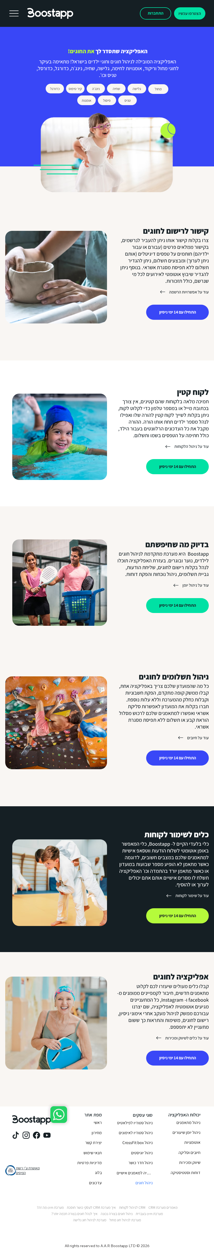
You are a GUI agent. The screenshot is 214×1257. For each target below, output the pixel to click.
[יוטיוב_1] (47, 1135)
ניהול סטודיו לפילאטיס (135, 1123)
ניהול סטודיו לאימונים (136, 1132)
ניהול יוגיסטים (142, 1153)
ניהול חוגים (144, 1183)
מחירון (97, 1132)
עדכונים (95, 1183)
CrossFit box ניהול (137, 1142)
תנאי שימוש (93, 1153)
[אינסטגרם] (26, 1135)
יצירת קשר (93, 1142)
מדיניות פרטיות (89, 1162)
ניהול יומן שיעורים (186, 1132)
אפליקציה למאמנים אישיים (135, 1173)
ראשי (98, 1122)
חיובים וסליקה (189, 1152)
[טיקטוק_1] (16, 1135)
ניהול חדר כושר (140, 1162)
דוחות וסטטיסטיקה (185, 1172)
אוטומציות (192, 1142)
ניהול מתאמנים (188, 1122)
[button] (189, 13)
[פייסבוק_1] (36, 1135)
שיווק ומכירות (189, 1162)
